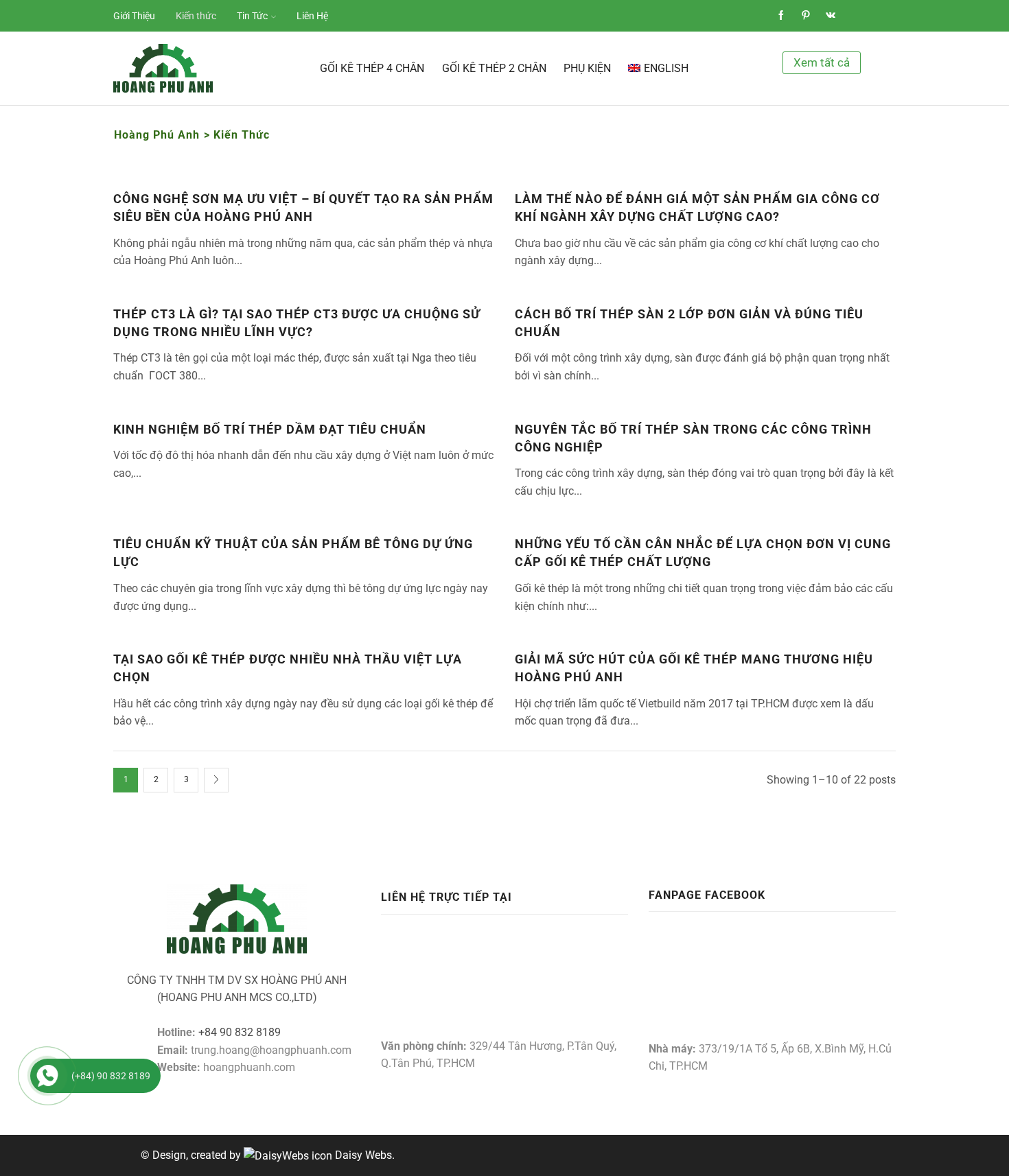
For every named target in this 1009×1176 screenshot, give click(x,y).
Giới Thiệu (134, 15)
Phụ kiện (587, 68)
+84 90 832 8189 (239, 1032)
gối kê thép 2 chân (494, 68)
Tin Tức (252, 15)
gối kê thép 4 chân (372, 68)
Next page (216, 780)
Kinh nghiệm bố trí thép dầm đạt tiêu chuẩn (269, 429)
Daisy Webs (363, 1155)
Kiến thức (196, 15)
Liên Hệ (312, 15)
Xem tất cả (821, 62)
